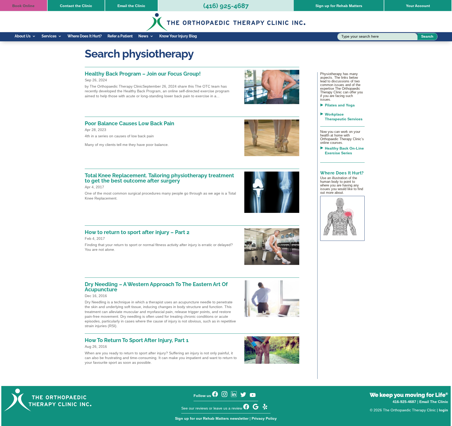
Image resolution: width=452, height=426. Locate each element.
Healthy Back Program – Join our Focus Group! (143, 74)
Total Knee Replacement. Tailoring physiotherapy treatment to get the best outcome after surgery (159, 178)
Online (23, 6)
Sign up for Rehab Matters (338, 6)
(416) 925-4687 (226, 6)
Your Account (418, 6)
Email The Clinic (433, 402)
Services (49, 36)
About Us (23, 36)
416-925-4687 (404, 402)
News (143, 36)
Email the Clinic (131, 6)
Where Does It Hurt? (84, 36)
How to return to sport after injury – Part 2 (137, 232)
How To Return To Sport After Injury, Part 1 (137, 340)
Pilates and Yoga (340, 105)
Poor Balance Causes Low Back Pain (129, 123)
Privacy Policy (264, 418)
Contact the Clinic (76, 6)
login (443, 410)
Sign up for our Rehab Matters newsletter (211, 418)
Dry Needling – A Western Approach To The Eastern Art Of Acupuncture (156, 287)
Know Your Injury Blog (178, 36)
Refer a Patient (120, 36)
